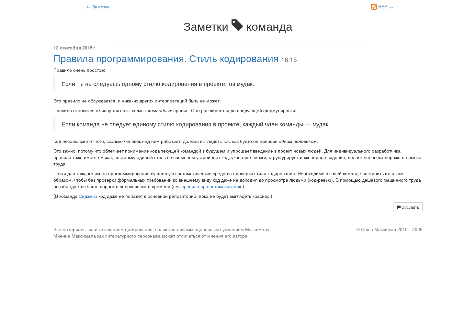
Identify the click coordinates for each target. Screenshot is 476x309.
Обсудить (410, 207)
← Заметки (98, 6)
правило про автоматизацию (212, 186)
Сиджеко (88, 196)
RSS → (385, 6)
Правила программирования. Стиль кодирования (165, 58)
